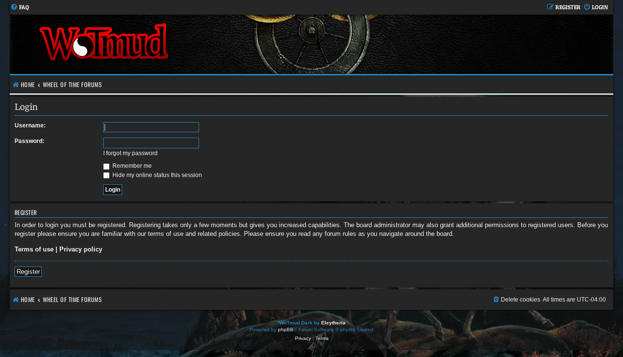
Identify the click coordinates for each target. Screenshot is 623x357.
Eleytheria (333, 322)
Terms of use (34, 249)
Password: (29, 141)
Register (28, 271)
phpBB (285, 329)
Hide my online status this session (156, 175)
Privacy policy (80, 249)
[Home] (160, 44)
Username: (30, 125)
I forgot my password (130, 153)
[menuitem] (19, 7)
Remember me (131, 165)
